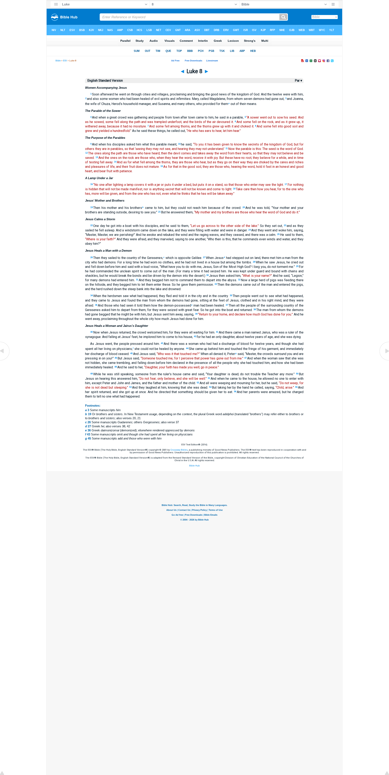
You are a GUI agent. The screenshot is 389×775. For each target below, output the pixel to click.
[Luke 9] (384, 360)
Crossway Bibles (179, 450)
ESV (65, 60)
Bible (58, 60)
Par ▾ (298, 80)
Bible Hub (194, 465)
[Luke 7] (5, 360)
